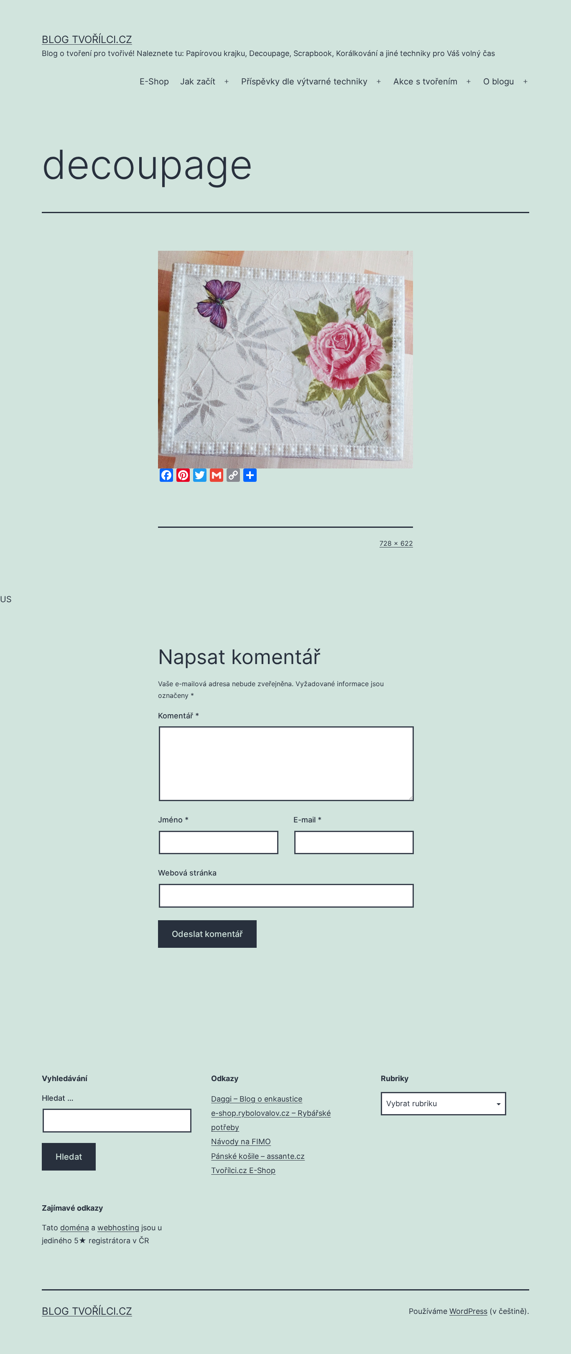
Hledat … (58, 1098)
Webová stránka (187, 872)
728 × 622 (396, 543)
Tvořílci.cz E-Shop (243, 1170)
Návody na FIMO (241, 1141)
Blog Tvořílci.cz (87, 39)
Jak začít (197, 81)
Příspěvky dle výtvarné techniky (304, 81)
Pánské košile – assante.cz (258, 1156)
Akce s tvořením (425, 81)
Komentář (178, 715)
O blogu (498, 81)
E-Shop (154, 81)
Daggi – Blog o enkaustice (256, 1098)
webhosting (118, 1227)
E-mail (307, 819)
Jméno (173, 819)
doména (74, 1227)
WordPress (468, 1311)
